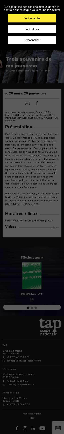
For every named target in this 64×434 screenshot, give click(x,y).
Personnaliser (32, 40)
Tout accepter (32, 18)
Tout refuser (32, 29)
